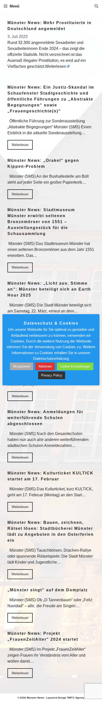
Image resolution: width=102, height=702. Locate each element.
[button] (96, 6)
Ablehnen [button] (45, 366)
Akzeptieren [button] (21, 366)
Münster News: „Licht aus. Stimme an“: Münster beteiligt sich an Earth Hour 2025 (49, 289)
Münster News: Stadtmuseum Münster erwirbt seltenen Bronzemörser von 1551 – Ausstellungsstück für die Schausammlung (41, 222)
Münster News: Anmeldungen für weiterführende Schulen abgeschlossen (45, 418)
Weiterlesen (55, 66)
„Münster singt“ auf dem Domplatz (47, 590)
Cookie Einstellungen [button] (75, 366)
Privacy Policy (51, 375)
